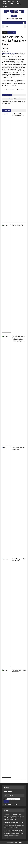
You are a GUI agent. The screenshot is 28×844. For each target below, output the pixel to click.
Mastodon (18, 4)
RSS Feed (5, 6)
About (4, 1)
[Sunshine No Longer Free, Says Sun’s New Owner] (6, 665)
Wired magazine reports (9, 53)
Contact (18, 1)
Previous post (10, 90)
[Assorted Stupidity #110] (6, 331)
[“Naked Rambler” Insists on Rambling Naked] (6, 554)
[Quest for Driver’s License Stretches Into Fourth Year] (6, 220)
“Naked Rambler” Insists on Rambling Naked (18, 448)
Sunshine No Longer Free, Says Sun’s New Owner (18, 559)
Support (5, 4)
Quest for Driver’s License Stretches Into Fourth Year (18, 114)
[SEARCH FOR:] (14, 26)
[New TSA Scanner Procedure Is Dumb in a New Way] (14, 99)
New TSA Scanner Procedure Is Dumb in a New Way (13, 102)
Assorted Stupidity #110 (17, 225)
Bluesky (11, 4)
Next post (19, 90)
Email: (5, 799)
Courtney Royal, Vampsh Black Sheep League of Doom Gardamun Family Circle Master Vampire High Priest (18, 338)
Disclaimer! (11, 1)
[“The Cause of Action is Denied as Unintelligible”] (6, 776)
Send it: (5, 804)
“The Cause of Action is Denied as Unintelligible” (19, 670)
